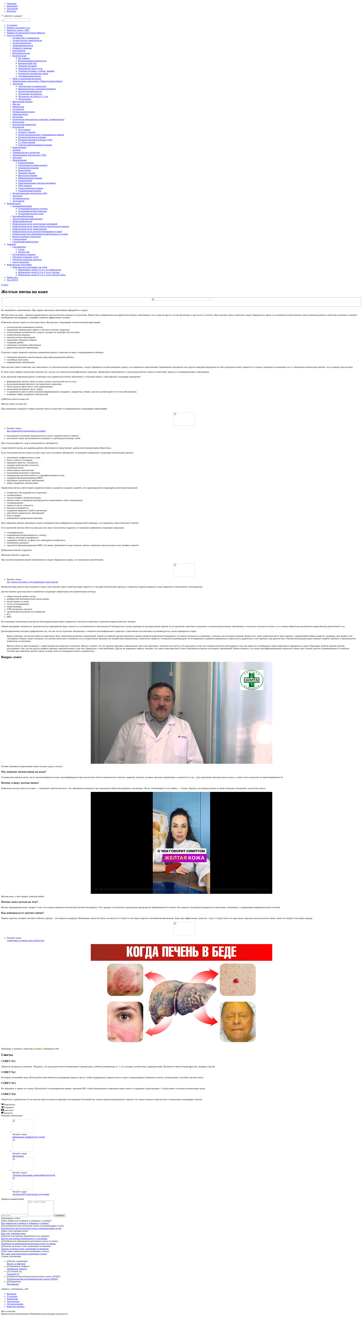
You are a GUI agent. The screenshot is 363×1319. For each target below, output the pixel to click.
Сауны (21, 249)
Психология (18, 127)
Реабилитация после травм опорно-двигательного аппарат (40, 226)
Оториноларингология (23, 112)
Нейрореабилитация (22, 221)
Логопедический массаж (30, 91)
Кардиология (18, 50)
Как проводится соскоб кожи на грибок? (26, 431)
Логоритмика (24, 99)
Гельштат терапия (26, 132)
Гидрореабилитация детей (30, 213)
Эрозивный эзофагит (17, 1269)
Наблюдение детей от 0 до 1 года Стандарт (39, 272)
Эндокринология (20, 198)
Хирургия (17, 196)
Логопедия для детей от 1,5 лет (33, 96)
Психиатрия (18, 122)
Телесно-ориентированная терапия (35, 145)
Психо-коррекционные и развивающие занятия (41, 134)
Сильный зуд (13, 1274)
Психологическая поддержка (32, 137)
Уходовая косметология (29, 76)
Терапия (16, 150)
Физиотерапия (19, 160)
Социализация (19, 239)
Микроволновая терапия (30, 178)
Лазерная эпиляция (27, 66)
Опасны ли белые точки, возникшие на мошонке (25, 1249)
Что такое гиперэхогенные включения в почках (24, 1254)
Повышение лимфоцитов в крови (28, 1137)
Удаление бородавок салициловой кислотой (33, 1175)
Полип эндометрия (16, 1264)
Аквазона (11, 244)
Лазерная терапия (26, 173)
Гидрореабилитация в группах (33, 208)
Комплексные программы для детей (29, 267)
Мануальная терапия (22, 101)
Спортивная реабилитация (25, 241)
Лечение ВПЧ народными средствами (30, 1194)
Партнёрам (12, 6)
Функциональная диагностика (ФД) (29, 193)
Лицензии (12, 3)
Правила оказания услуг (18, 27)
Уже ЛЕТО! (12, 280)
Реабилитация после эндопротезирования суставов (37, 231)
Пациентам (12, 8)
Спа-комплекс (19, 247)
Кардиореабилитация (22, 216)
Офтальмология (20, 114)
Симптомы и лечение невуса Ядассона (25, 940)
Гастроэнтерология (21, 43)
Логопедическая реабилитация (27, 219)
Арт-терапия (24, 129)
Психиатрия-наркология (24, 124)
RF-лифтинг (24, 58)
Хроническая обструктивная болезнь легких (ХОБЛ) (32, 1279)
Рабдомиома (13, 1284)
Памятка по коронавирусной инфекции (26, 33)
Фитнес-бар (23, 252)
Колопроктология (21, 53)
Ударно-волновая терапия (30, 188)
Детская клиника (15, 1304)
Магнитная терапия (27, 175)
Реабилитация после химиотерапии (29, 229)
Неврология (18, 106)
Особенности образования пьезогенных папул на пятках (28, 1243)
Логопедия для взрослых (30, 94)
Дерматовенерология (22, 45)
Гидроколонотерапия (28, 168)
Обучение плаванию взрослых (27, 259)
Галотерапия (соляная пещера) (33, 165)
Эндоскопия (18, 201)
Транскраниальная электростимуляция (36, 183)
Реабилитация (19, 147)
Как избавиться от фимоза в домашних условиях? (25, 1223)
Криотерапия (24, 170)
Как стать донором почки (13, 1233)
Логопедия (17, 84)
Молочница (18, 1156)
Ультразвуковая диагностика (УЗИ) (29, 155)
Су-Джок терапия (26, 142)
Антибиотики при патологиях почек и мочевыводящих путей (31, 1228)
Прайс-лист (12, 277)
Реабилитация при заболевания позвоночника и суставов (40, 234)
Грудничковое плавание (24, 254)
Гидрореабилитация (22, 206)
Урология (17, 157)
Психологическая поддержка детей (35, 140)
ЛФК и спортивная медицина (26, 78)
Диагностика (13, 1301)
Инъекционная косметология (32, 61)
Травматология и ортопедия (26, 152)
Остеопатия (18, 109)
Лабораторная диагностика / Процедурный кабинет (37, 81)
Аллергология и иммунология (27, 40)
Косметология (19, 55)
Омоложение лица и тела (30, 68)
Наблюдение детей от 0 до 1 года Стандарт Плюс (42, 275)
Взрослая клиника (15, 1306)
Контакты (11, 11)
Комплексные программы (19, 264)
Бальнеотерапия (26, 162)
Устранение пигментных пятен (33, 73)
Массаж (16, 104)
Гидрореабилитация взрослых (32, 211)
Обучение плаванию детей (25, 257)
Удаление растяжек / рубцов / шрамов (36, 71)
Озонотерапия (25, 180)
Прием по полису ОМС (18, 30)
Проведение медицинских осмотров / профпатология (38, 119)
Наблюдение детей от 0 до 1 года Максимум (39, 269)
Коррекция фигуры (27, 63)
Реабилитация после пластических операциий (34, 224)
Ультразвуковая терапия (29, 191)
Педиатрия (17, 117)
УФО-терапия (24, 185)
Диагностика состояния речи (32, 86)
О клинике (12, 25)
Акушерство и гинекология (25, 38)
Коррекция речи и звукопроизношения (37, 89)
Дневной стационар (22, 48)
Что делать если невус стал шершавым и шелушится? (32, 582)
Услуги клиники (15, 35)
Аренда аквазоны (20, 262)
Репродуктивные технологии (26, 236)
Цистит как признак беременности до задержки (24, 1238)
